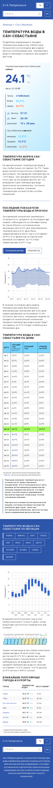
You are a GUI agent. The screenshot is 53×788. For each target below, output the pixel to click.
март (32, 535)
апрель (43, 535)
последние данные (14, 250)
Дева (4, 708)
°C (40, 5)
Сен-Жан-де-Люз (9, 703)
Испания (7, 25)
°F (47, 5)
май (8, 543)
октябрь (23, 550)
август (39, 543)
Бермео (5, 722)
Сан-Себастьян (23, 25)
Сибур (5, 698)
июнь (17, 543)
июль (28, 543)
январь (9, 535)
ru (47, 749)
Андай (5, 694)
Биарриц (6, 712)
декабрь (9, 557)
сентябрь (10, 550)
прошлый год (34, 250)
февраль (21, 535)
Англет (6, 717)
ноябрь (35, 550)
